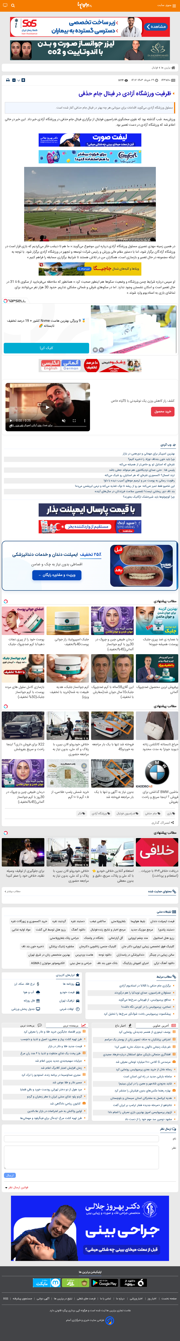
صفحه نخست (169, 1298)
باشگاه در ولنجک (93, 938)
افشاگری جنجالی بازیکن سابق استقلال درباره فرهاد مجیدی (137, 1054)
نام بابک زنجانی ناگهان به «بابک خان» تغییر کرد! (143, 1047)
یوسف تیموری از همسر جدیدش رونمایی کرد (145, 1032)
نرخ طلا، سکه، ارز (24, 984)
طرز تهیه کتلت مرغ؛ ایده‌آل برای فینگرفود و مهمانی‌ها (51, 1118)
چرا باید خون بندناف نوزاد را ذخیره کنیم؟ (151, 459)
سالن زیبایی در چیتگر (161, 955)
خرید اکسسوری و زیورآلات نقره (29, 921)
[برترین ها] (85, 5)
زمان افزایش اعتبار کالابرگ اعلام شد (61, 1068)
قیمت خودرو (67, 992)
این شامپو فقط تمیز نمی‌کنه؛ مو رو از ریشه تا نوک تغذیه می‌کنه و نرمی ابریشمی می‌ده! (125, 486)
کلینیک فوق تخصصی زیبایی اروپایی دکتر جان (148, 946)
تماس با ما (106, 1298)
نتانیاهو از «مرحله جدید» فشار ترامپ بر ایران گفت (142, 1105)
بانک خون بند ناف (107, 963)
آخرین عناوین (161, 1025)
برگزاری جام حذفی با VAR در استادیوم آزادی (145, 986)
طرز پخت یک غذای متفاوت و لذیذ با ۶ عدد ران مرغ (50, 1053)
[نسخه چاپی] (8, 80)
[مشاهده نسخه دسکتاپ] (5, 5)
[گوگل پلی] (104, 1283)
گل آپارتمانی (116, 938)
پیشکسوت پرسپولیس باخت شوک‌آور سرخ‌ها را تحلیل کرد (137, 1014)
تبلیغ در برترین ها (63, 1298)
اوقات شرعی (67, 1009)
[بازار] (75, 1283)
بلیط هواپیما (138, 921)
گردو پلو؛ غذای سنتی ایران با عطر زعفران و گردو (54, 1096)
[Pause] (95, 350)
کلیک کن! (46, 348)
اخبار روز (152, 1298)
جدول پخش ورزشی (23, 1009)
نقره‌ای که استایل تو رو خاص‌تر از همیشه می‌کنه (147, 464)
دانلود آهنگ (78, 929)
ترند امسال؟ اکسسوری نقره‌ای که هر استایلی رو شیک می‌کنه (140, 475)
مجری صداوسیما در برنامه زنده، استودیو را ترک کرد (51, 1075)
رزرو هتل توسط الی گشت (51, 929)
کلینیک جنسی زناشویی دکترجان (97, 946)
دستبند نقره (78, 921)
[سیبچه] (133, 1283)
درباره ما (120, 1298)
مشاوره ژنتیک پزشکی (61, 946)
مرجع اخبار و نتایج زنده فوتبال (108, 929)
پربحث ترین (27, 1025)
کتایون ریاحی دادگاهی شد (65, 1103)
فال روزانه (29, 1000)
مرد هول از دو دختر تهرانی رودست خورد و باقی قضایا (51, 1089)
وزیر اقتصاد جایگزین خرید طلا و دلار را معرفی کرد (52, 1031)
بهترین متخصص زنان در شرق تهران (49, 955)
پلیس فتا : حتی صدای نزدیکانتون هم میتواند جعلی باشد (142, 470)
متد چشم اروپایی (138, 938)
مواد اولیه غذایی (21, 929)
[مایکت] (46, 1283)
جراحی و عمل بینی (81, 963)
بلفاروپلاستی (118, 921)
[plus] (23, 80)
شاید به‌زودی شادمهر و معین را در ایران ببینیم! (145, 1083)
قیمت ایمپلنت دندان (162, 921)
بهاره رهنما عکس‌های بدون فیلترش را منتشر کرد (143, 1091)
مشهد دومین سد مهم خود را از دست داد (148, 1119)
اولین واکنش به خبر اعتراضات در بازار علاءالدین (54, 1111)
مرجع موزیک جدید (142, 929)
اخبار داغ (120, 1025)
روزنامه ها (68, 984)
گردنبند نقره (59, 921)
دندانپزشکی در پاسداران (130, 955)
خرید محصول (163, 411)
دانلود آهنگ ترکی (164, 963)
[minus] (14, 80)
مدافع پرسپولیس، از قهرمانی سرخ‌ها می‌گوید (145, 1000)
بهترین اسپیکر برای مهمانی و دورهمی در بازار (149, 454)
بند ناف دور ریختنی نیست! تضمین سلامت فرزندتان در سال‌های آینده (135, 491)
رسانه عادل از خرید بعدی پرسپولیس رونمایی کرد (144, 1069)
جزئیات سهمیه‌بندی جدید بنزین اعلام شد (58, 1061)
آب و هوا (29, 992)
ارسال (10, 1175)
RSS (5, 1298)
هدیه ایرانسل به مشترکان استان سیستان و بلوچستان (141, 1098)
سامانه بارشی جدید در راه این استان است (147, 1076)
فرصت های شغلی (86, 1298)
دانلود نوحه (105, 955)
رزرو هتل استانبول (163, 938)
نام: (174, 1138)
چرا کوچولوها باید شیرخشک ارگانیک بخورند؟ (149, 497)
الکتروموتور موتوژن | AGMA (48, 963)
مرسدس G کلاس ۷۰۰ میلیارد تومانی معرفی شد (143, 1062)
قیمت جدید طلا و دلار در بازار (65, 1046)
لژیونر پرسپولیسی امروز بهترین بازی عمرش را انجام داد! (140, 1112)
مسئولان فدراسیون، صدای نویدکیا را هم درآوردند (142, 993)
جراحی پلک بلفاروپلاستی (64, 938)
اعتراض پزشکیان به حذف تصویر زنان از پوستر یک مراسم (138, 1039)
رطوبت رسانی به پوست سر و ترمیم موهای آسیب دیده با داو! (139, 480)
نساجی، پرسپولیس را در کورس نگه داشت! (146, 1007)
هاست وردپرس (84, 955)
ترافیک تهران (66, 1000)
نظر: (173, 1148)
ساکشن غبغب (98, 921)
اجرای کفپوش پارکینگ (136, 963)
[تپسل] (5, 301)
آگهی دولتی (43, 1298)
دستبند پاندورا (166, 929)
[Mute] (101, 350)
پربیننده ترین (70, 1025)
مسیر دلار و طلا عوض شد (67, 1082)
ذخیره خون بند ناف (33, 946)
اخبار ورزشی (136, 1298)
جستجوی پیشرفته (22, 1298)
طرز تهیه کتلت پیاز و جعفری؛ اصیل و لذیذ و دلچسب (51, 1039)
